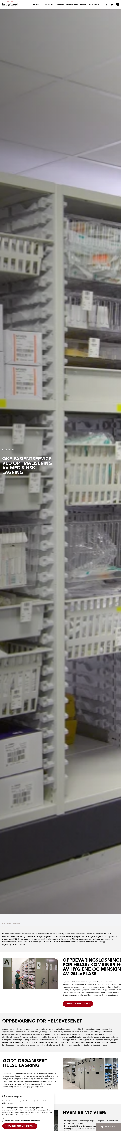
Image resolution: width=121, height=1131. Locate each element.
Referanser (49, 4)
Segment (8, 923)
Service (83, 4)
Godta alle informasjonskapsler (19, 1126)
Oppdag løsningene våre (78, 1004)
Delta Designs (94, 4)
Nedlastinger (72, 4)
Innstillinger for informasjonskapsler (22, 1121)
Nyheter (60, 4)
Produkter (37, 4)
